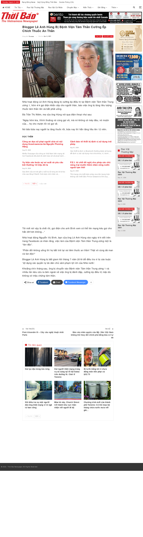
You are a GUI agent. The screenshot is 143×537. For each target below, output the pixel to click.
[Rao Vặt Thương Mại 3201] (129, 215)
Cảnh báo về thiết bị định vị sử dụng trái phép (91, 142)
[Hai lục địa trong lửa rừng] (38, 356)
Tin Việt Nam (108, 36)
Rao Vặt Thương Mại (35, 7)
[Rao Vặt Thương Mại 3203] (129, 162)
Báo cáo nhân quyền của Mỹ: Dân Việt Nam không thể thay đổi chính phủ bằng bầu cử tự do (92, 335)
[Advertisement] (68, 207)
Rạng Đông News (28, 2)
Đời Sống (101, 7)
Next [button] (136, 18)
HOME (7, 7)
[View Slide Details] (95, 17)
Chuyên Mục (72, 7)
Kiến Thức (87, 7)
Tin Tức (18, 7)
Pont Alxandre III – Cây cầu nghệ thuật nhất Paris (43, 333)
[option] (129, 194)
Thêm (113, 7)
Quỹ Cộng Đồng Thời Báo (47, 2)
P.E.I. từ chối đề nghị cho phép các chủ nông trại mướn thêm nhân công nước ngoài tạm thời (90, 165)
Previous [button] (132, 18)
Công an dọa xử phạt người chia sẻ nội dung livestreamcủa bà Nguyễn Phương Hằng (42, 144)
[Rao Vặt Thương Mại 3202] (129, 188)
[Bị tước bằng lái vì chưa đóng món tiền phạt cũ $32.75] (97, 356)
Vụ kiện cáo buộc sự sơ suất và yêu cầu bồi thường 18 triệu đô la (42, 163)
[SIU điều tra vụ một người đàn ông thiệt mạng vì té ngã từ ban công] (38, 390)
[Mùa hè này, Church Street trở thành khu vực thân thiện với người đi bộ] (67, 390)
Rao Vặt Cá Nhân (55, 7)
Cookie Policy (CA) (66, 2)
